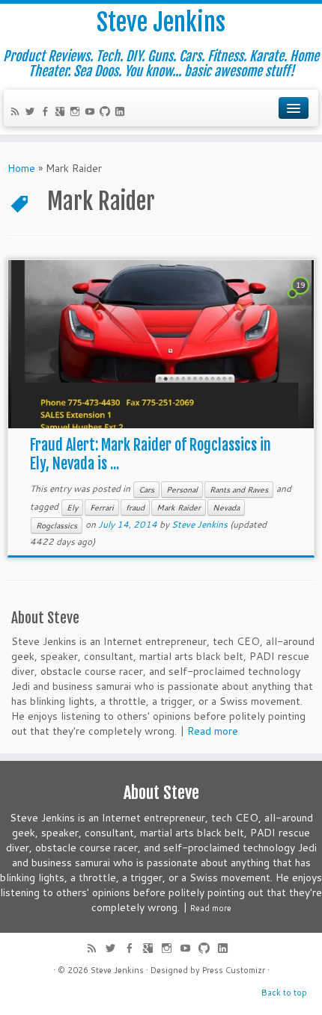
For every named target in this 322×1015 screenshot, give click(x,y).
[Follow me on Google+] (62, 112)
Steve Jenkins (161, 22)
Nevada (226, 507)
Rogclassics (56, 525)
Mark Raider (179, 507)
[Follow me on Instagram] (77, 112)
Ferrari (102, 507)
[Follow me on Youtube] (92, 112)
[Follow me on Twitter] (32, 112)
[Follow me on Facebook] (47, 112)
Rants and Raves (239, 489)
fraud (135, 507)
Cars (146, 489)
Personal (182, 489)
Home (21, 168)
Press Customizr (233, 970)
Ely (72, 507)
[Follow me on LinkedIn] (122, 112)
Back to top (284, 993)
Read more (212, 731)
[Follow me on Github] (107, 112)
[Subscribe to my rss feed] (17, 112)
